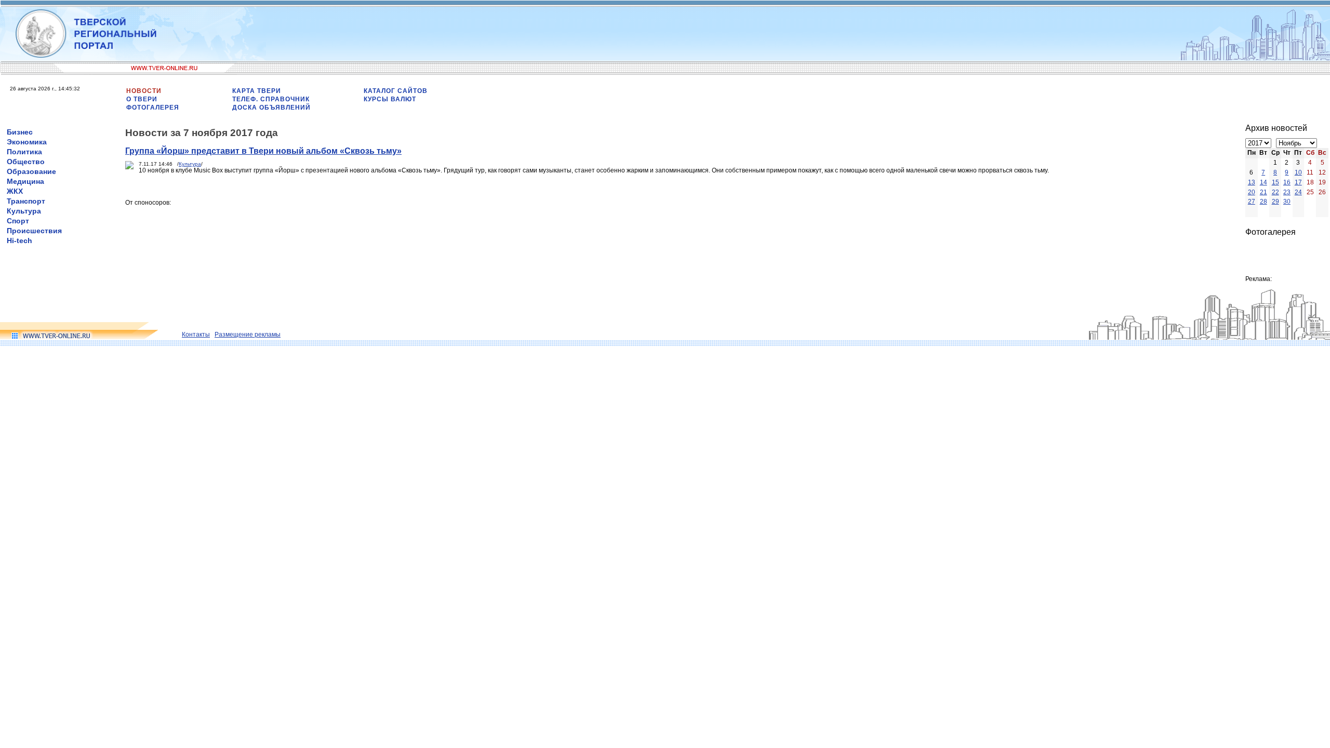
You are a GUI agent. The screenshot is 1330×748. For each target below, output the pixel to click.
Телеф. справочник (271, 99)
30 (1287, 201)
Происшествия (34, 230)
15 (1275, 182)
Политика (24, 152)
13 (1251, 182)
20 (1251, 192)
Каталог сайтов (396, 91)
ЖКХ (15, 191)
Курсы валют (390, 99)
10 (1298, 172)
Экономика (27, 142)
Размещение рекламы (248, 334)
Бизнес (20, 132)
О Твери (141, 99)
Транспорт (26, 201)
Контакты (196, 334)
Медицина (25, 181)
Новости (144, 91)
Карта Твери (256, 91)
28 (1263, 201)
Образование (31, 171)
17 (1298, 182)
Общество (26, 161)
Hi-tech (19, 240)
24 (1298, 192)
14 (1263, 182)
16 (1287, 182)
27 (1251, 201)
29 (1275, 201)
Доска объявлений (271, 107)
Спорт (18, 221)
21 (1263, 192)
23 (1287, 192)
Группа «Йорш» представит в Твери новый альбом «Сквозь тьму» (263, 150)
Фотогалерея (152, 107)
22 (1275, 192)
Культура (24, 211)
